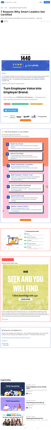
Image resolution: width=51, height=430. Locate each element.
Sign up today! (5, 319)
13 (26, 428)
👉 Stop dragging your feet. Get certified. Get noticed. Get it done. (16, 337)
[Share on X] (44, 21)
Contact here (4, 340)
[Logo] (2, 2)
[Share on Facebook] (42, 21)
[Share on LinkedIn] (49, 21)
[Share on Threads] (47, 21)
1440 (26, 311)
